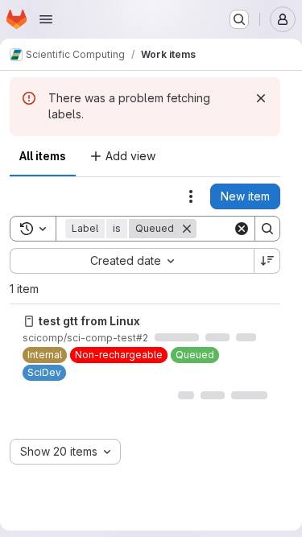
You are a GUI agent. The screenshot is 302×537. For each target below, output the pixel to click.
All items (42, 156)
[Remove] (187, 228)
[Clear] (241, 228)
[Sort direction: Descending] (267, 261)
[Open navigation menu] (46, 19)
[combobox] (132, 261)
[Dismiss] (261, 98)
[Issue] (29, 321)
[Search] (267, 229)
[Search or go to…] (239, 19)
